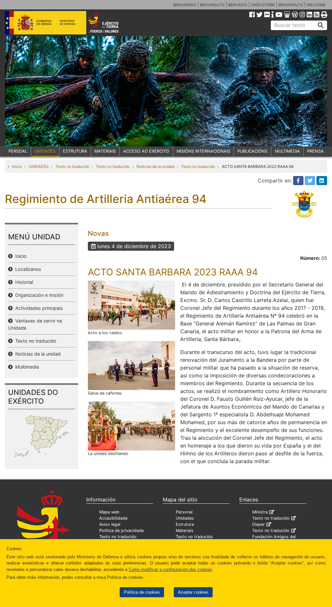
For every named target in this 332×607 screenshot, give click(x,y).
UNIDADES (44, 151)
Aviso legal (109, 524)
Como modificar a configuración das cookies (170, 569)
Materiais (185, 530)
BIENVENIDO (184, 5)
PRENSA (315, 151)
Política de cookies (142, 592)
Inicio (17, 166)
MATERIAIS (105, 151)
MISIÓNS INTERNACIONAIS (203, 151)
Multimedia (26, 367)
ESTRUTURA (75, 151)
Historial (23, 282)
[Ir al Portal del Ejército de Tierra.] (110, 22)
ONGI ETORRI (263, 5)
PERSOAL (17, 151)
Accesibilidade (113, 518)
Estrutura (185, 524)
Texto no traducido (72, 166)
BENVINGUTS (212, 5)
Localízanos (27, 269)
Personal (184, 512)
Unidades (185, 518)
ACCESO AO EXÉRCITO (146, 151)
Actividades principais (38, 308)
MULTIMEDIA (287, 151)
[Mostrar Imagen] (131, 304)
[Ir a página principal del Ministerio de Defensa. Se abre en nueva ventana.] (45, 22)
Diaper (258, 524)
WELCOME (316, 5)
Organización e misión (38, 295)
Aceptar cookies (193, 592)
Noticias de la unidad (155, 166)
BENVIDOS (237, 5)
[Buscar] (321, 25)
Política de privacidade (121, 530)
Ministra (260, 512)
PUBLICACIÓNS (252, 151)
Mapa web (109, 512)
